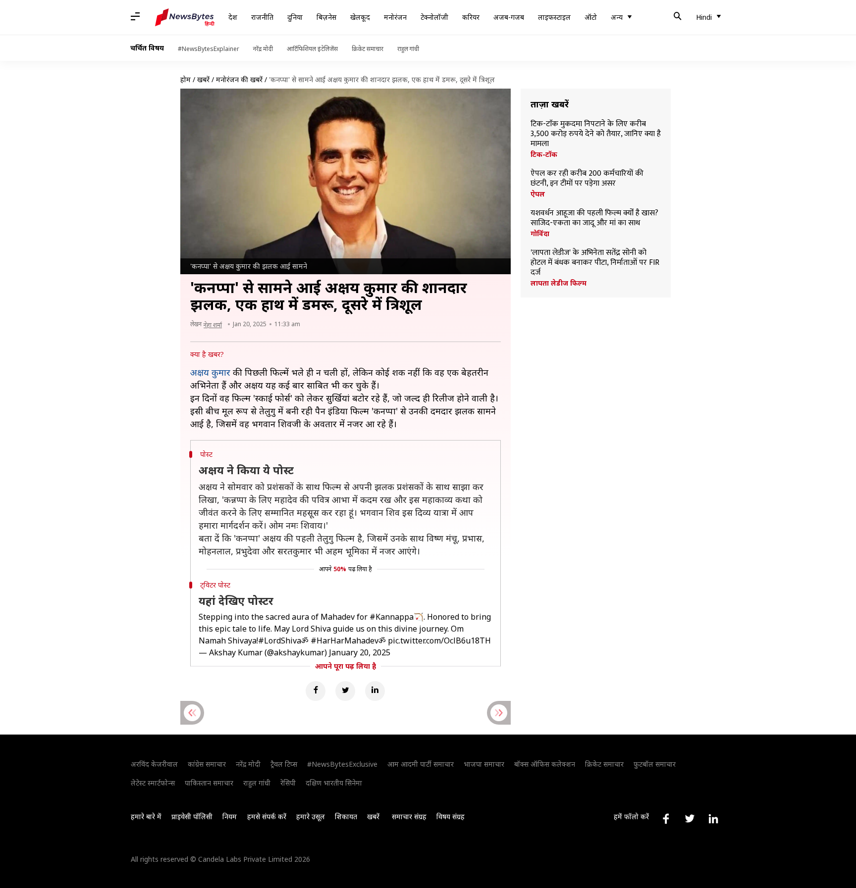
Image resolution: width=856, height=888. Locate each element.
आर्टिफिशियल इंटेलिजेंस (312, 49)
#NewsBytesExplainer (208, 49)
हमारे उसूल (310, 816)
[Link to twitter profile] (689, 819)
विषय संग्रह (450, 816)
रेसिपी (288, 783)
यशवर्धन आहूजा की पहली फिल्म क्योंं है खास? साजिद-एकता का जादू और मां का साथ (594, 218)
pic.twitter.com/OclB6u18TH (439, 640)
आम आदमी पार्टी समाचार (420, 764)
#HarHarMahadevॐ (348, 640)
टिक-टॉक (544, 154)
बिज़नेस (326, 17)
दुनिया (295, 17)
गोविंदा (540, 233)
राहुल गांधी (408, 49)
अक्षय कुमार (210, 372)
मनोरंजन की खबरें (239, 79)
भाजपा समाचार (484, 764)
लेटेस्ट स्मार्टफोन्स (153, 783)
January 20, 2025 (359, 652)
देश (232, 17)
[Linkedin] (375, 691)
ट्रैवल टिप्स (283, 764)
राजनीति (262, 17)
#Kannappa (392, 616)
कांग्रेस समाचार (207, 764)
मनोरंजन (395, 17)
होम (185, 79)
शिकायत (346, 816)
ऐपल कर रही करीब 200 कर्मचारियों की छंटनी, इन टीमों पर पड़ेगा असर (587, 179)
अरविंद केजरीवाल (154, 764)
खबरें (203, 79)
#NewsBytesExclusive (342, 764)
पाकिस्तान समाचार (209, 783)
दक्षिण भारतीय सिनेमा (334, 783)
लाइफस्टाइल (554, 17)
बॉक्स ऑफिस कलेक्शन (544, 764)
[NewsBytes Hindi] (184, 17)
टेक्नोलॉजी (434, 17)
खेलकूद (360, 17)
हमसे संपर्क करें (266, 816)
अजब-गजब (508, 17)
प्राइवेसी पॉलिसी (192, 816)
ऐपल (538, 194)
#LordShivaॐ (283, 640)
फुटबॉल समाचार (655, 764)
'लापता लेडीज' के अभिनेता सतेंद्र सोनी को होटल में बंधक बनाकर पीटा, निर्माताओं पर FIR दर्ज (595, 263)
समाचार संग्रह (409, 816)
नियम (229, 816)
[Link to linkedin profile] (713, 819)
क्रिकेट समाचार (367, 49)
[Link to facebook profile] (666, 819)
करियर (471, 17)
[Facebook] (315, 691)
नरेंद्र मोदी (263, 49)
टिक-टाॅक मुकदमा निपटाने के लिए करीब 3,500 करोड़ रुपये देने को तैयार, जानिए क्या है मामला (596, 134)
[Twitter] (345, 691)
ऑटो (591, 17)
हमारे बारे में (146, 816)
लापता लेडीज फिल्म (559, 283)
